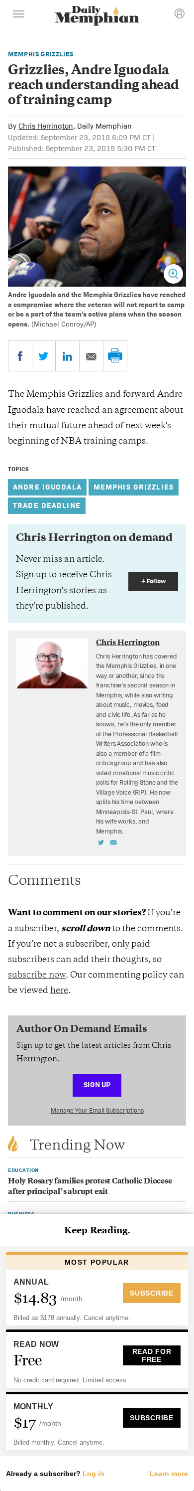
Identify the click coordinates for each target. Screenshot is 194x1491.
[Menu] (19, 15)
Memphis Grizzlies (41, 54)
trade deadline (47, 505)
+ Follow (153, 581)
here (59, 991)
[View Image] (173, 274)
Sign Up (97, 1084)
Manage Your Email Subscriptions (97, 1110)
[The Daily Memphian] (97, 16)
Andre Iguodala (47, 487)
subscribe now (37, 976)
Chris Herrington (45, 126)
